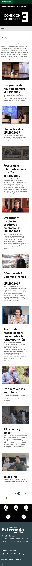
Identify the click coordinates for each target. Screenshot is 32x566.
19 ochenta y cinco (12, 430)
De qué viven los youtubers (14, 390)
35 (22, 493)
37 (3, 498)
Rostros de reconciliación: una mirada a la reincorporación (14, 334)
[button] (30, 32)
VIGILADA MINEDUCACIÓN (11, 559)
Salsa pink (10, 476)
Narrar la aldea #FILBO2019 (13, 130)
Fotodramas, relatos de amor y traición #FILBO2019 (15, 170)
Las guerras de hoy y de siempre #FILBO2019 (14, 89)
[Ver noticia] (15, 71)
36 (25, 493)
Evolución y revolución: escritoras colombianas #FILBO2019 (12, 224)
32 (12, 493)
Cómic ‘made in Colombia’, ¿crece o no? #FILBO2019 (15, 278)
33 (15, 493)
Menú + (3, 28)
